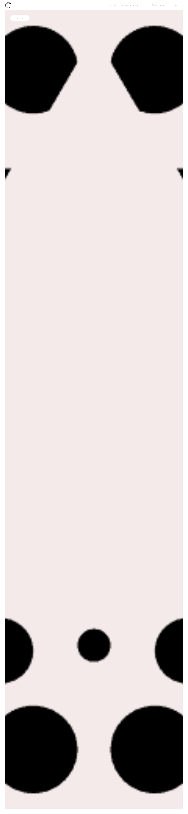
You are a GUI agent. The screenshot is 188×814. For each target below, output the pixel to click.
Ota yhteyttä (176, 5)
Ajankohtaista (130, 5)
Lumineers (112, 5)
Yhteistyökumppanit (153, 5)
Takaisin (20, 18)
